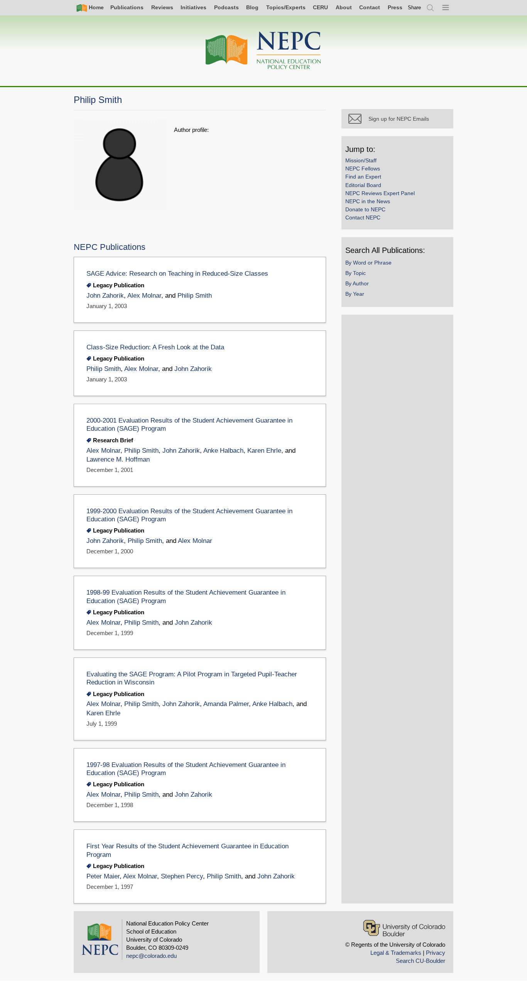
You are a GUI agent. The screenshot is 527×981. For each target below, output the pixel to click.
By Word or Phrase (368, 263)
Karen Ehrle (264, 450)
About (344, 7)
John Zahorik (105, 295)
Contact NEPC (362, 217)
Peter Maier (103, 876)
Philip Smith (194, 295)
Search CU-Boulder (420, 960)
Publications (127, 7)
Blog (252, 7)
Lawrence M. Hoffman (118, 459)
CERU (320, 7)
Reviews (162, 7)
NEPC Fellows (362, 168)
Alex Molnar (144, 295)
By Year (354, 294)
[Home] (263, 51)
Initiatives (193, 7)
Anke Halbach (223, 450)
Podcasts (226, 7)
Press (395, 7)
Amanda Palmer (226, 704)
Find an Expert (363, 177)
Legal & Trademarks (395, 952)
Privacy (435, 952)
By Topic (355, 273)
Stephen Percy (182, 876)
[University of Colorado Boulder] (404, 928)
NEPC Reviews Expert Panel (380, 193)
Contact (369, 7)
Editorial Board (363, 185)
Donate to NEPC (365, 209)
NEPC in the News (367, 201)
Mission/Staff (361, 160)
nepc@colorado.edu (151, 955)
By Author (357, 283)
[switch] (414, 7)
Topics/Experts (286, 7)
